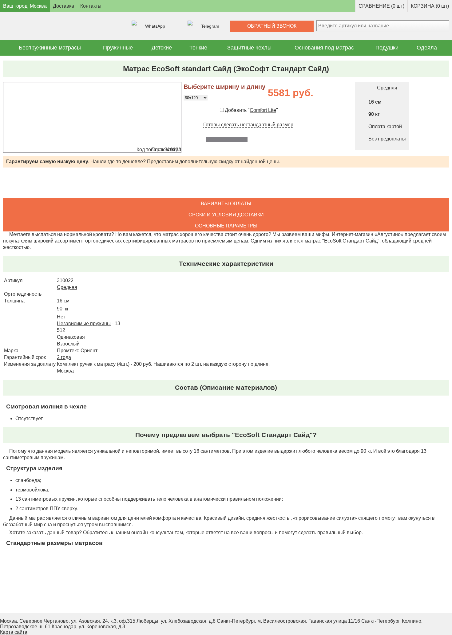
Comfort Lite (263, 110)
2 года (64, 357)
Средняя (67, 287)
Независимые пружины (84, 323)
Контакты (90, 6)
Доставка (63, 6)
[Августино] (60, 26)
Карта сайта (13, 632)
